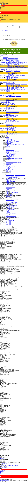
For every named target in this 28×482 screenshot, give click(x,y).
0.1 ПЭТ (7, 101)
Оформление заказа (4, 480)
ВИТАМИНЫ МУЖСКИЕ (11, 216)
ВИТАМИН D (8, 224)
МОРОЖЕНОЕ (9, 189)
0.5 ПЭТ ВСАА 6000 (10, 100)
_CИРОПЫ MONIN (10, 73)
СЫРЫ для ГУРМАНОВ (11, 113)
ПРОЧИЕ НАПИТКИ (10, 143)
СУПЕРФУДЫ (9, 123)
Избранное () (9, 465)
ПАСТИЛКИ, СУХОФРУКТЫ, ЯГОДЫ (13, 162)
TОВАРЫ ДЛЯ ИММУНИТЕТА (12, 115)
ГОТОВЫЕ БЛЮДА (10, 118)
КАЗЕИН (8, 178)
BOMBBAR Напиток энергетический (14, 176)
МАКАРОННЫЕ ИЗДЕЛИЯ (11, 127)
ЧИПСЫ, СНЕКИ (9, 163)
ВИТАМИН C (8, 223)
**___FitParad (9, 106)
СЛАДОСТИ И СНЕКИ (10, 122)
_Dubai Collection (10, 74)
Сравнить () (15, 465)
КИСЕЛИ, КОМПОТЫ (10, 140)
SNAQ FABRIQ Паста (10, 94)
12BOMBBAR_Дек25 (10, 103)
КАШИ (7, 148)
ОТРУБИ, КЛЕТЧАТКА (10, 129)
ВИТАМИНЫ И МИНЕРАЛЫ (12, 198)
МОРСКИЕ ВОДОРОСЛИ (11, 166)
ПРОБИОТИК (9, 180)
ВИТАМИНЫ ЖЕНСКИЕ (11, 217)
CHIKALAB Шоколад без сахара (13, 97)
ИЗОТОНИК (8, 183)
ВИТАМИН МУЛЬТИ (10, 220)
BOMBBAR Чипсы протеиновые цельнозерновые (16, 84)
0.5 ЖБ (7, 98)
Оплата (1, 8)
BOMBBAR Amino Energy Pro (12, 77)
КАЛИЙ (7, 211)
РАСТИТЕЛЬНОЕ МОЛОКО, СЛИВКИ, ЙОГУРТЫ (16, 144)
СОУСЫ (7, 132)
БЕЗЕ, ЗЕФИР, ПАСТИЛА (11, 155)
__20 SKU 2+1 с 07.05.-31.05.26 (12, 61)
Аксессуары (2, 6)
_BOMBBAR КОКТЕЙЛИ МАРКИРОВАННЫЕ (15, 66)
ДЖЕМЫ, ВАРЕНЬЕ (10, 156)
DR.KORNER (8, 109)
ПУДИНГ (8, 146)
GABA (7, 193)
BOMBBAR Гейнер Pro (10, 83)
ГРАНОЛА (8, 147)
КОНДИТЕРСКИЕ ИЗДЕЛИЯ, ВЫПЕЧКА (14, 158)
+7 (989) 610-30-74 (4, 15)
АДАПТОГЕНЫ (9, 188)
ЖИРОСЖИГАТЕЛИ (10, 207)
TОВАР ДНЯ (8, 114)
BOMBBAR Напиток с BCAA (12, 88)
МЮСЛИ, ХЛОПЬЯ (10, 150)
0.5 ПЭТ (7, 102)
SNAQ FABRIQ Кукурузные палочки (13, 68)
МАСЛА (7, 165)
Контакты (2, 9)
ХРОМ (7, 214)
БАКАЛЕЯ (8, 117)
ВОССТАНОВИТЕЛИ (10, 200)
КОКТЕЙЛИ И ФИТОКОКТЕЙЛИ (12, 141)
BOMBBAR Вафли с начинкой (12, 60)
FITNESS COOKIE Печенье (11, 108)
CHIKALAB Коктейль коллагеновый (13, 93)
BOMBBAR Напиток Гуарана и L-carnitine (15, 87)
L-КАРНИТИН (9, 194)
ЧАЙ (7, 145)
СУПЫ (7, 137)
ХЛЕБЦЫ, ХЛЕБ (9, 133)
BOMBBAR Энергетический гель (13, 173)
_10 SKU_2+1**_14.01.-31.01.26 (12, 64)
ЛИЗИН (7, 210)
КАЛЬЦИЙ (8, 218)
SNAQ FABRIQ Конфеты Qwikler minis (14, 69)
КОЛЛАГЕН (8, 208)
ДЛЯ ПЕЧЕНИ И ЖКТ (10, 209)
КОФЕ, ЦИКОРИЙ (9, 142)
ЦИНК (7, 219)
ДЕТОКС (8, 172)
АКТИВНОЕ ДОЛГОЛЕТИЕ (11, 177)
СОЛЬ (7, 131)
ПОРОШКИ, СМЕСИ (10, 167)
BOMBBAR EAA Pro (10, 78)
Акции (3, 5)
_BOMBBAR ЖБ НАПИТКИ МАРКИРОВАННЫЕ (15, 75)
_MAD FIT (8, 65)
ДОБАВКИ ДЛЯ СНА (10, 206)
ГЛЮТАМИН (8, 203)
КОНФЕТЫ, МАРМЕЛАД (11, 159)
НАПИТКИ (8, 119)
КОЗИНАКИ (8, 157)
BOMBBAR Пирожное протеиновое (13, 72)
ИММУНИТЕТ (9, 179)
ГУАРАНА (8, 204)
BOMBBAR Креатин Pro (11, 76)
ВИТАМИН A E (9, 221)
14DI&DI (8, 107)
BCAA (7, 191)
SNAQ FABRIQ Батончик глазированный (14, 63)
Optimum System (10, 170)
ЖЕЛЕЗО (8, 212)
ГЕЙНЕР (8, 201)
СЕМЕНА (8, 168)
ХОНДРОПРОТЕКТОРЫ (11, 181)
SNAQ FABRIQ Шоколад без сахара (13, 96)
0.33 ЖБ (8, 97)
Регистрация (3, 467)
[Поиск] (13, 227)
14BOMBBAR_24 (9, 81)
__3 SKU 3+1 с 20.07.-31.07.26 (12, 59)
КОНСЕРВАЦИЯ (9, 125)
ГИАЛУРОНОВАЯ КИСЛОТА (11, 202)
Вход (7, 467)
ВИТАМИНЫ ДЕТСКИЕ (11, 213)
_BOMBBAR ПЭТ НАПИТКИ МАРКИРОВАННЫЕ (15, 80)
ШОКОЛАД (8, 164)
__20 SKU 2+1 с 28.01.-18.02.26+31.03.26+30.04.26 (17, 67)
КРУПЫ (7, 126)
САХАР (7, 152)
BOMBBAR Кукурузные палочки (13, 71)
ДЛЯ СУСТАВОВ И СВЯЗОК (11, 205)
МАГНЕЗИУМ (9, 184)
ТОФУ (7, 138)
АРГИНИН (8, 196)
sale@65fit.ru (3, 465)
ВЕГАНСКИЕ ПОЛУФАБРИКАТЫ (12, 112)
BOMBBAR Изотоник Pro (11, 79)
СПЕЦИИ (8, 110)
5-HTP (7, 190)
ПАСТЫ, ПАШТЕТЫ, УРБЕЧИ (12, 135)
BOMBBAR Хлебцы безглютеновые (13, 86)
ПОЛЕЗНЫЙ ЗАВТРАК (10, 120)
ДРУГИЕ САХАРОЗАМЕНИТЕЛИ (12, 151)
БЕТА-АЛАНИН (9, 197)
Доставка (2, 7)
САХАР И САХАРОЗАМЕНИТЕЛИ (12, 121)
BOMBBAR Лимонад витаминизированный (15, 175)
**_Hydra (8, 105)
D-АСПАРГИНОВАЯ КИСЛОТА (12, 192)
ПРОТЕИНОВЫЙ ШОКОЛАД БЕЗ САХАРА (14, 185)
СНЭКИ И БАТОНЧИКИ (10, 154)
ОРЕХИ (7, 160)
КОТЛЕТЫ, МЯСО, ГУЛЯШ (11, 134)
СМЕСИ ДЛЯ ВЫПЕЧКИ (11, 130)
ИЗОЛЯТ (8, 182)
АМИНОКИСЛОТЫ (10, 195)
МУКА (7, 128)
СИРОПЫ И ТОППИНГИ (11, 153)
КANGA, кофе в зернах (11, 116)
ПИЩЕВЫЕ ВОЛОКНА (10, 186)
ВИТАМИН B (8, 222)
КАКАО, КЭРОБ (9, 139)
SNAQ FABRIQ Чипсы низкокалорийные (14, 85)
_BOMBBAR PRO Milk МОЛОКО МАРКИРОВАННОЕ (16, 62)
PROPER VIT (8, 171)
